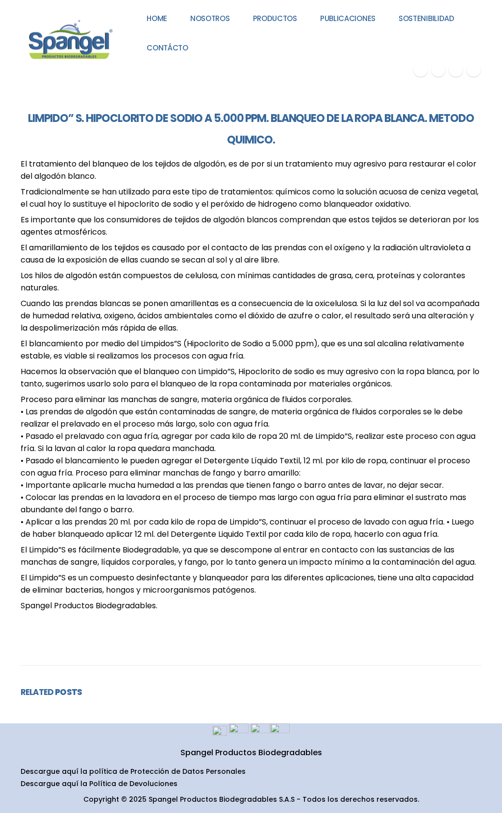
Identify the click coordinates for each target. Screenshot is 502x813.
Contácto (167, 48)
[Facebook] (420, 69)
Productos (275, 18)
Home (157, 18)
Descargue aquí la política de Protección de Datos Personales (133, 771)
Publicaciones (348, 18)
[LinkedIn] (473, 69)
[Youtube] (438, 69)
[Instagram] (456, 69)
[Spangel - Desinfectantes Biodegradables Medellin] (69, 40)
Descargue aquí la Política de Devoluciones (99, 784)
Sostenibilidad (426, 18)
